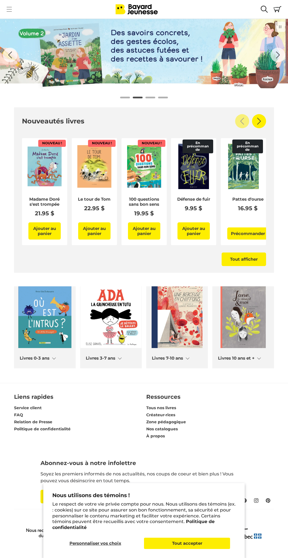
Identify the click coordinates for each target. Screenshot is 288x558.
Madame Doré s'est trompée (44, 202)
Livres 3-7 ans (100, 358)
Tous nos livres (161, 407)
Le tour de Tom (94, 199)
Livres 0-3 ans (35, 358)
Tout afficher (244, 259)
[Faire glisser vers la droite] (259, 121)
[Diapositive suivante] (278, 55)
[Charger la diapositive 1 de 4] (125, 97)
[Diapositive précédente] (10, 55)
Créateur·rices (160, 414)
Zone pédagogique (166, 421)
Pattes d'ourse (248, 199)
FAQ (18, 414)
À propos (155, 436)
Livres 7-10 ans (167, 358)
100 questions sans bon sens (144, 202)
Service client (28, 407)
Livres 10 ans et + (236, 358)
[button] (9, 9)
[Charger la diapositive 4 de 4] (163, 97)
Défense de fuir (193, 199)
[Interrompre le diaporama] (280, 27)
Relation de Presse (33, 421)
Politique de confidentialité (42, 428)
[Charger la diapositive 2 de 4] (137, 97)
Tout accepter (187, 543)
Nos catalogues (162, 428)
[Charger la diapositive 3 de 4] (150, 97)
